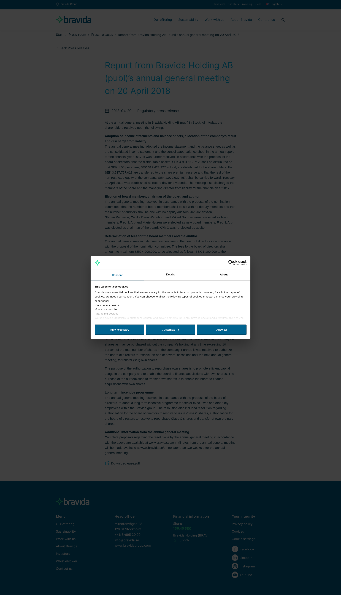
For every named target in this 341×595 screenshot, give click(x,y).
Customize (168, 329)
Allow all (221, 329)
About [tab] (224, 274)
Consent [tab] (117, 275)
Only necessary (119, 329)
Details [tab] (170, 274)
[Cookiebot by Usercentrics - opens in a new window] (231, 262)
